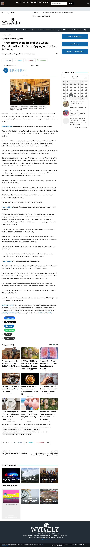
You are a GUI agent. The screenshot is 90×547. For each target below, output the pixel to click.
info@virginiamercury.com (10, 313)
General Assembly (28, 424)
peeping (5, 429)
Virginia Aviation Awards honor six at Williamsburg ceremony (49, 479)
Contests (11, 515)
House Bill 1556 (38, 424)
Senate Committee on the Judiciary (33, 431)
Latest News (9, 35)
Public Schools (27, 429)
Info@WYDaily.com (45, 539)
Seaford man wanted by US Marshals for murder (11, 480)
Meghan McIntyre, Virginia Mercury (14, 53)
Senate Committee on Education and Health (13, 431)
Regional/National (18, 39)
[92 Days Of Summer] (11, 496)
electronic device (18, 424)
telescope (28, 434)
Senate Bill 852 (36, 429)
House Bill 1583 (46, 424)
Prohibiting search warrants (15, 429)
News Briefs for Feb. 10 (49, 501)
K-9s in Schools (36, 427)
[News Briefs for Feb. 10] (49, 496)
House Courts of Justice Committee (11, 427)
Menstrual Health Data (47, 427)
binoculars (9, 424)
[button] (85, 30)
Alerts (30, 496)
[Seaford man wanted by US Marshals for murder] (11, 475)
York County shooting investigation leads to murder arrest (30, 479)
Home (3, 35)
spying (45, 431)
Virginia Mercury (7, 305)
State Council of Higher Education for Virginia (14, 434)
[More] (48, 442)
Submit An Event (68, 72)
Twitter (49, 313)
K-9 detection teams (26, 427)
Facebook (41, 313)
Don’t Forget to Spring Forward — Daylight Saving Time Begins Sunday (30, 500)
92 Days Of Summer (11, 517)
